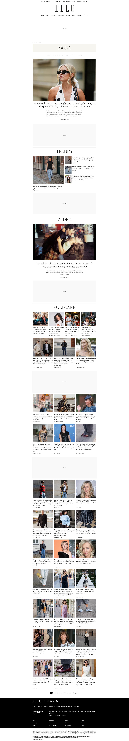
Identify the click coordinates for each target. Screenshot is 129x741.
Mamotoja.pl (51, 720)
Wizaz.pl (82, 723)
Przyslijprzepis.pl (68, 725)
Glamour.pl (35, 723)
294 (64, 693)
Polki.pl (66, 720)
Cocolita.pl (35, 725)
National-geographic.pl (53, 725)
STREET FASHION (56, 55)
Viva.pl (82, 720)
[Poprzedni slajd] (33, 319)
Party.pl (34, 720)
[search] (87, 15)
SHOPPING (79, 55)
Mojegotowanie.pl (52, 723)
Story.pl (82, 725)
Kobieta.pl (67, 723)
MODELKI (73, 55)
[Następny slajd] (96, 319)
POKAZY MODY (65, 55)
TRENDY (49, 55)
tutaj (42, 739)
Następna (75, 693)
